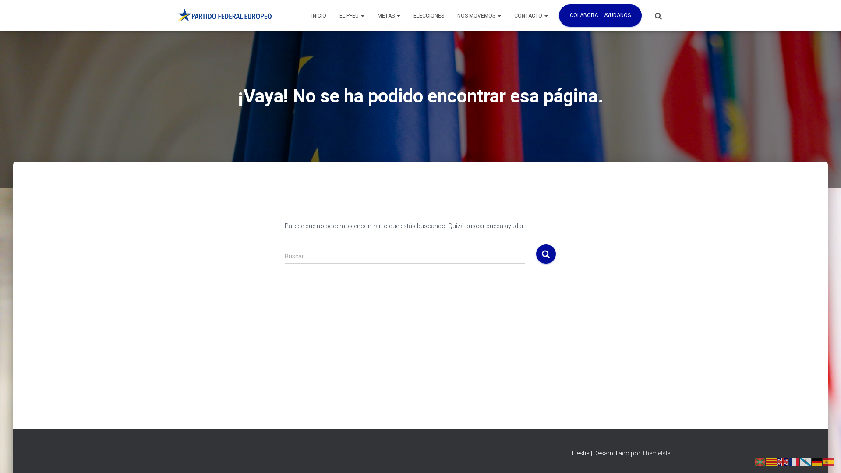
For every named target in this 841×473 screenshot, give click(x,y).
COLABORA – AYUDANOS (600, 15)
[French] (794, 461)
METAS (387, 16)
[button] (362, 16)
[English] (783, 461)
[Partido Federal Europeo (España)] (224, 16)
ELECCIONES (428, 16)
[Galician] (806, 461)
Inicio (318, 16)
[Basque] (760, 461)
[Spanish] (828, 461)
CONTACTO (529, 16)
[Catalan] (771, 461)
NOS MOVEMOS (477, 16)
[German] (817, 461)
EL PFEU (349, 16)
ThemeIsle (656, 453)
